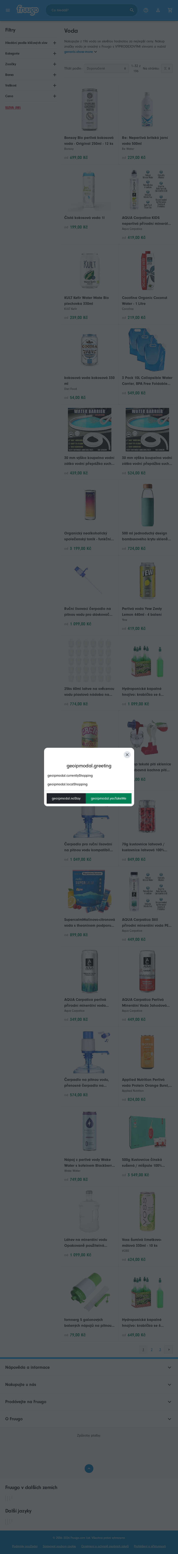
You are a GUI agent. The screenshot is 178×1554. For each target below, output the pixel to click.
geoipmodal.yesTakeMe (108, 798)
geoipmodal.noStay (66, 798)
